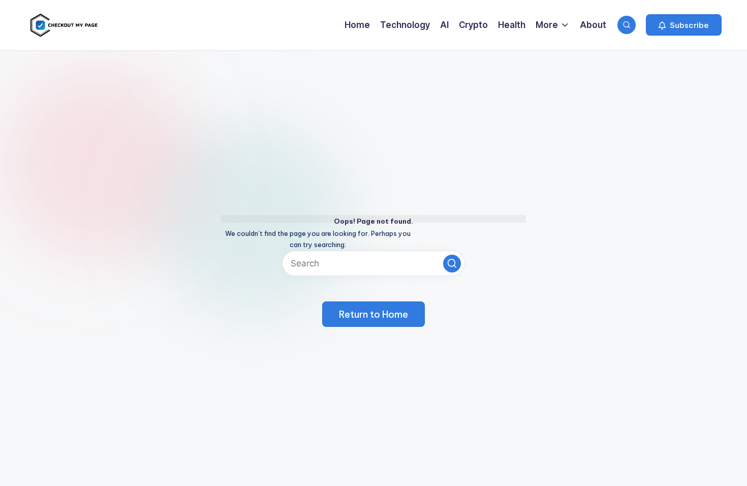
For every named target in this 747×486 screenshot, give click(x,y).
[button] (684, 25)
